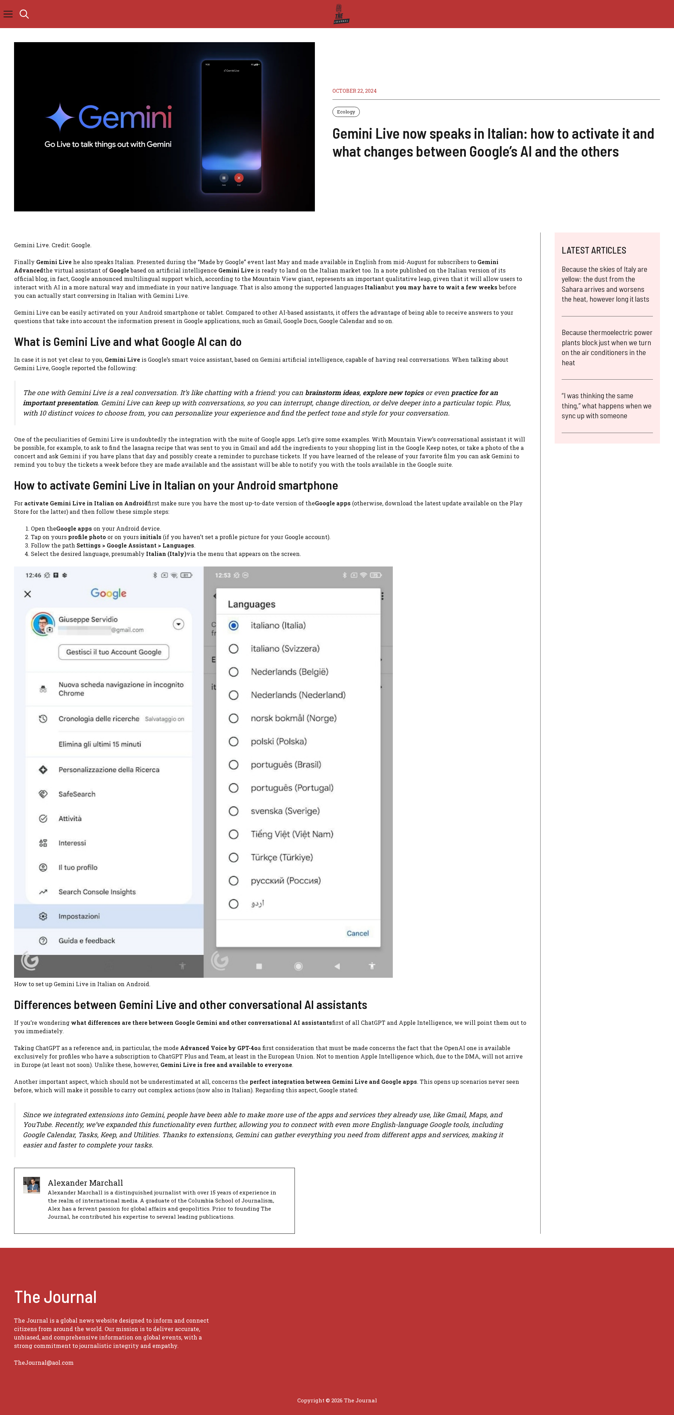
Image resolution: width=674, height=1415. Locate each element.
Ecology (346, 112)
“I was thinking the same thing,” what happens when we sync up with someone (607, 405)
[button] (24, 14)
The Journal (360, 1400)
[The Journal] (340, 14)
